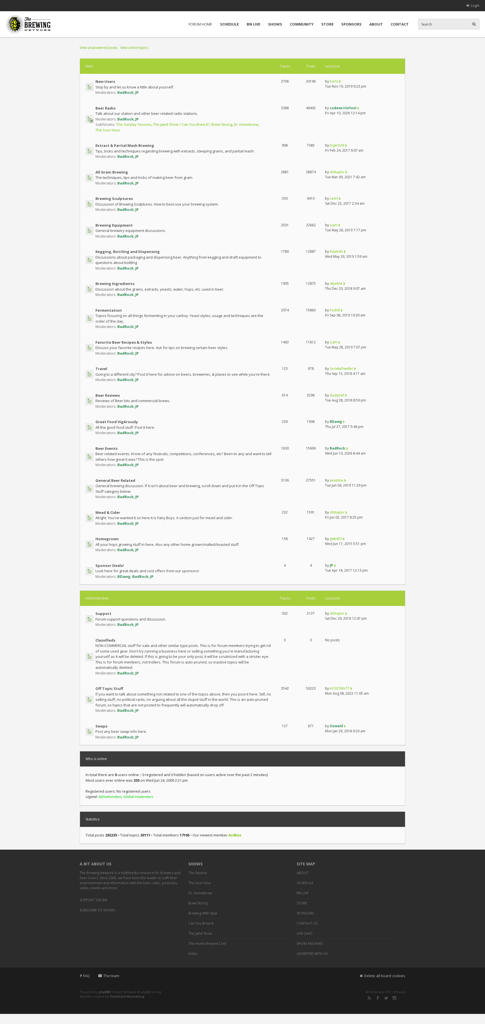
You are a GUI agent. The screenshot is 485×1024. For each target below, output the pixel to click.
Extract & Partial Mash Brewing (124, 145)
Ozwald (336, 726)
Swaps (101, 726)
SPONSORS (351, 24)
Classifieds (105, 640)
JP (137, 92)
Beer (89, 66)
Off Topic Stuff (109, 688)
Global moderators (138, 796)
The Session (197, 872)
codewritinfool (343, 108)
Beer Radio (105, 108)
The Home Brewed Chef (207, 943)
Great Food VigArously (116, 421)
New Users (105, 81)
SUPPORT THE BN (93, 900)
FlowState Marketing (127, 996)
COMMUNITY (302, 24)
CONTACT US (307, 923)
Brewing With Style (202, 913)
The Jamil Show (200, 933)
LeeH (334, 198)
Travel (101, 368)
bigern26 (337, 145)
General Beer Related (115, 480)
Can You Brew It (200, 923)
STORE (327, 24)
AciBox (234, 835)
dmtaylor (337, 172)
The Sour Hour (107, 130)
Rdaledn (336, 251)
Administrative (97, 598)
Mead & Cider (107, 512)
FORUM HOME (200, 24)
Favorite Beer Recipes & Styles (123, 342)
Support (103, 613)
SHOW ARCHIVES (310, 943)
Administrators (110, 796)
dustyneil (337, 395)
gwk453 (336, 538)
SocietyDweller (341, 368)
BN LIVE (253, 24)
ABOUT (376, 24)
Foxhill (335, 310)
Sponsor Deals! (109, 565)
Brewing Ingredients (114, 283)
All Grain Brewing (111, 172)
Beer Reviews (107, 395)
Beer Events (106, 448)
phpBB (104, 992)
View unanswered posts (98, 47)
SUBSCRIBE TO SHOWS (97, 910)
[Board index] (28, 24)
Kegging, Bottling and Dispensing (127, 251)
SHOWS (275, 24)
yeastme (336, 480)
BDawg (336, 421)
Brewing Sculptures (114, 198)
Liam (333, 225)
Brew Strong (221, 124)
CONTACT (400, 24)
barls (334, 81)
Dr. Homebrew (246, 124)
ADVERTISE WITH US (312, 953)
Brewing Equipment (114, 225)
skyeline (336, 283)
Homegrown (107, 538)
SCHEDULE (229, 24)
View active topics (134, 47)
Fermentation (108, 310)
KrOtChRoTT (339, 688)
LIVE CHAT (305, 933)
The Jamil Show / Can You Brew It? (181, 124)
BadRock (125, 92)
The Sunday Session (133, 124)
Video (193, 953)
